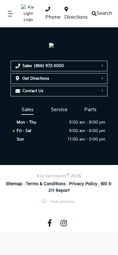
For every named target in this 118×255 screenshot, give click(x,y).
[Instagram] (63, 222)
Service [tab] (59, 110)
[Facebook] (49, 222)
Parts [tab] (90, 110)
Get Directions (35, 78)
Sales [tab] (27, 110)
